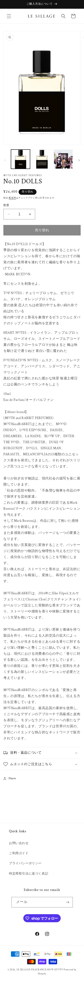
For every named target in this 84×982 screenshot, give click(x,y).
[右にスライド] (79, 160)
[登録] (68, 902)
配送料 (12, 198)
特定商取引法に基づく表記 (28, 874)
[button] (9, 16)
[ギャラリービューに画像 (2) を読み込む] (41, 159)
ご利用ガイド (19, 853)
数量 (6, 205)
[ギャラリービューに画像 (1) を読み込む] (20, 159)
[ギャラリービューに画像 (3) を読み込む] (63, 159)
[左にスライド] (5, 160)
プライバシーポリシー (25, 863)
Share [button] (12, 778)
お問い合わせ (19, 843)
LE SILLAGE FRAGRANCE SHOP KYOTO (40, 969)
